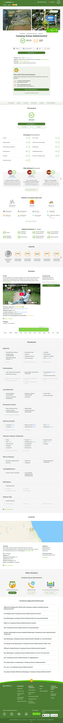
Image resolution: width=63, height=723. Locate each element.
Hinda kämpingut (31, 123)
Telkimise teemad (21, 701)
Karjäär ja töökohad (53, 694)
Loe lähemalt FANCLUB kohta (31, 92)
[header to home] (8, 2)
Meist (52, 691)
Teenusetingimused (41, 719)
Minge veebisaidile (50, 592)
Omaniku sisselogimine (31, 702)
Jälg (20, 719)
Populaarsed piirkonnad (20, 698)
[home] (7, 685)
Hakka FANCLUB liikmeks (31, 89)
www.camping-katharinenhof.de (27, 62)
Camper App (20, 691)
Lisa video (24, 126)
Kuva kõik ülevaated (31, 189)
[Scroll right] (61, 179)
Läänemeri (26, 61)
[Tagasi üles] (31, 680)
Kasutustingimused (13, 719)
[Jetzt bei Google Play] (54, 715)
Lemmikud (52, 2)
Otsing (4, 5)
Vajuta (52, 697)
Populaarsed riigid (20, 694)
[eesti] (34, 2)
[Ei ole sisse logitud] (58, 2)
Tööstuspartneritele (33, 696)
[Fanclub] (14, 5)
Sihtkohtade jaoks (31, 693)
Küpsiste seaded (32, 719)
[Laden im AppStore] (46, 715)
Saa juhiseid (45, 557)
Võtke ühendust (44, 691)
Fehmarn (21, 61)
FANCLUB (19, 688)
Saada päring (31, 52)
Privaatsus (24, 719)
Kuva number (31, 592)
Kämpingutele (32, 690)
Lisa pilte (38, 126)
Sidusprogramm (32, 698)
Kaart (9, 5)
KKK (41, 688)
